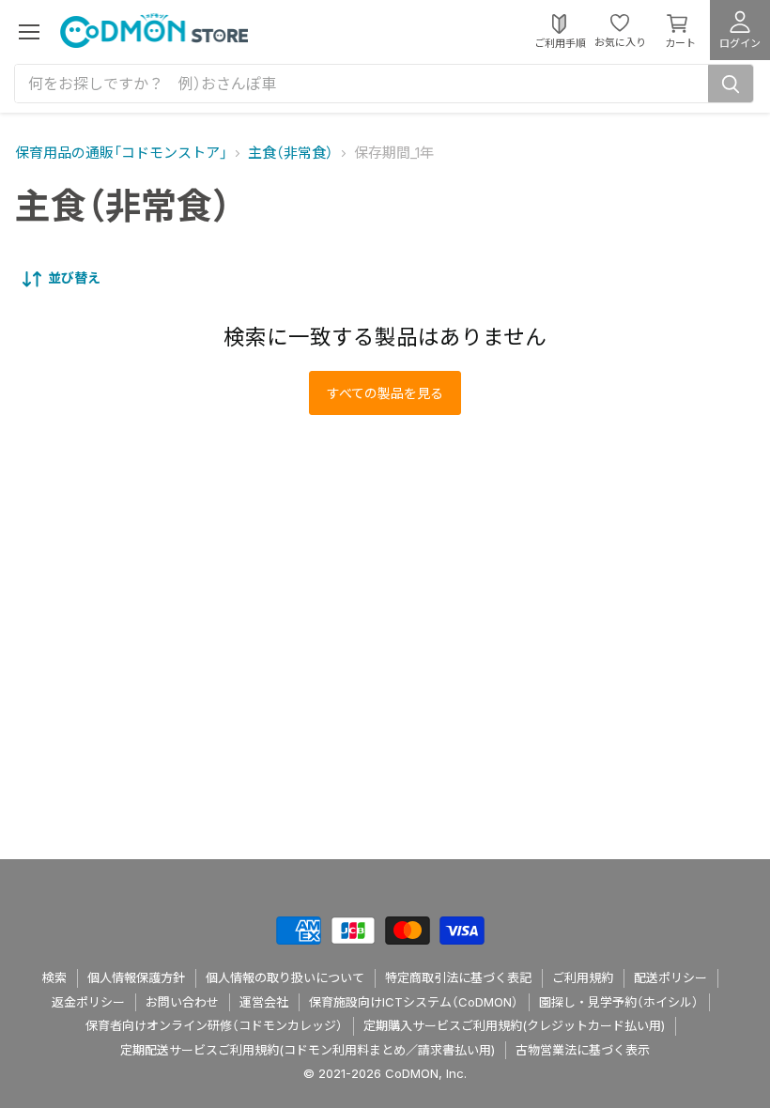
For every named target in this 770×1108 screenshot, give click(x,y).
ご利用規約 (582, 977)
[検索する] (730, 83)
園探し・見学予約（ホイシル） (619, 1001)
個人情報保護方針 (136, 977)
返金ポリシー (88, 1001)
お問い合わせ (182, 1001)
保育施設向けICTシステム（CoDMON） (413, 1001)
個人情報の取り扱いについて (285, 977)
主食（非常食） (290, 153)
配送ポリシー (670, 977)
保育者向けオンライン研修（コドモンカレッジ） (214, 1025)
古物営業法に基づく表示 (583, 1049)
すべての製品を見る (385, 393)
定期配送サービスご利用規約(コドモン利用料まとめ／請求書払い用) (307, 1049)
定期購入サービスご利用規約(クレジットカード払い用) (514, 1025)
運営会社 (263, 1001)
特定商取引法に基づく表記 (458, 977)
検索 (54, 977)
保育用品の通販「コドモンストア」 (121, 153)
